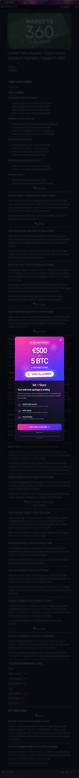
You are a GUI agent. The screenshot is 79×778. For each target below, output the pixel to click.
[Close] (60, 340)
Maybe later (39, 432)
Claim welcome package (38, 427)
